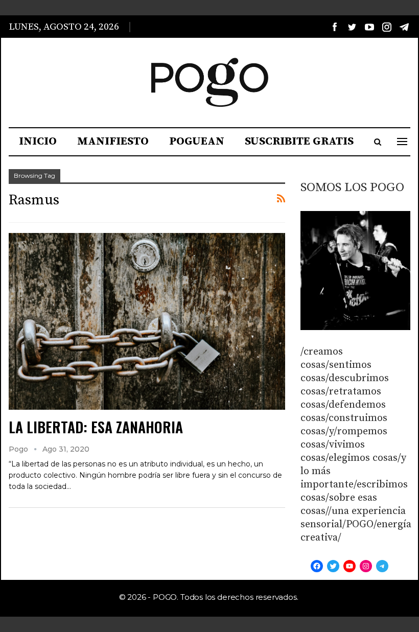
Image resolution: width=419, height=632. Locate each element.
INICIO (38, 141)
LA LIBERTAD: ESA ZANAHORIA (96, 426)
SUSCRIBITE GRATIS (299, 141)
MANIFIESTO (113, 141)
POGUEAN (196, 141)
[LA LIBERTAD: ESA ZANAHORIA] (147, 321)
